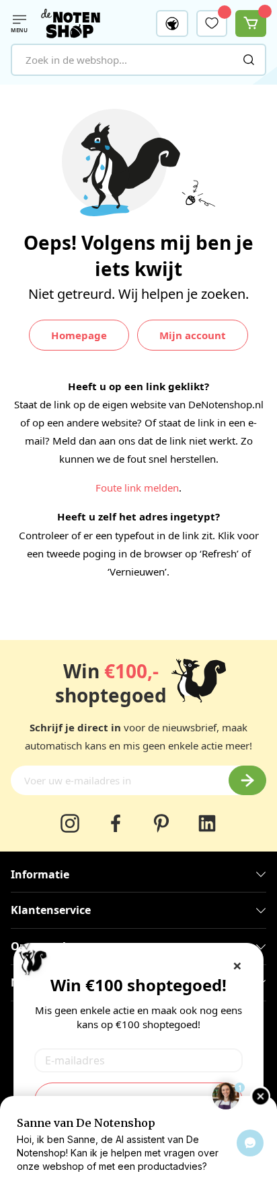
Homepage (79, 335)
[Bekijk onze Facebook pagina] (115, 823)
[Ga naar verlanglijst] (212, 23)
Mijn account (192, 335)
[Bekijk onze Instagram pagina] (70, 823)
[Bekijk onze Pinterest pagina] (161, 823)
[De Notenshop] (71, 23)
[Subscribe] (247, 780)
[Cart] (250, 23)
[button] (172, 23)
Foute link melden (137, 487)
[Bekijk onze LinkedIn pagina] (207, 823)
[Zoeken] (248, 60)
